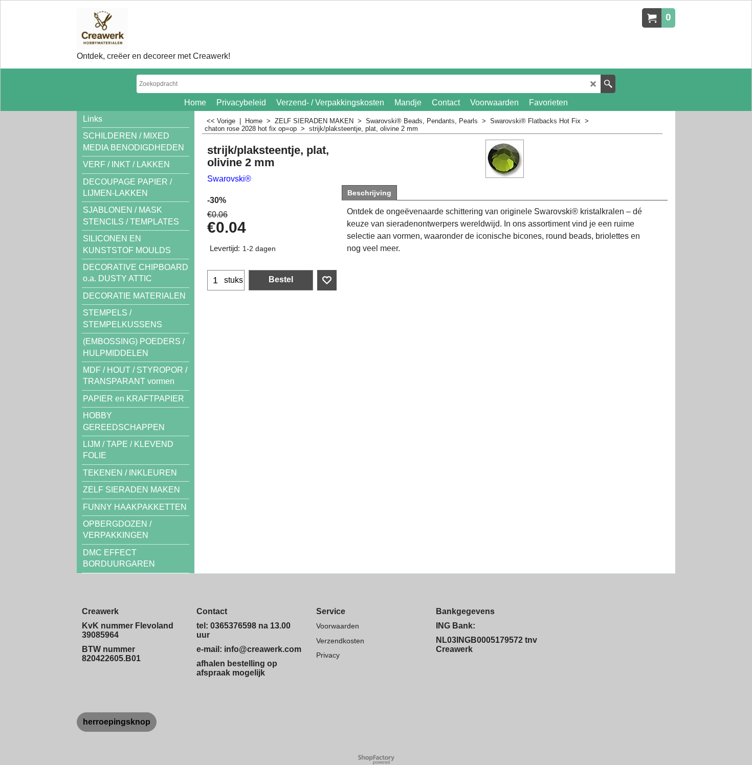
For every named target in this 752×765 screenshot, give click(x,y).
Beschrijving (369, 193)
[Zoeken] (608, 84)
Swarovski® (229, 178)
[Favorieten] (327, 280)
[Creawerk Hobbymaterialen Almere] (153, 28)
